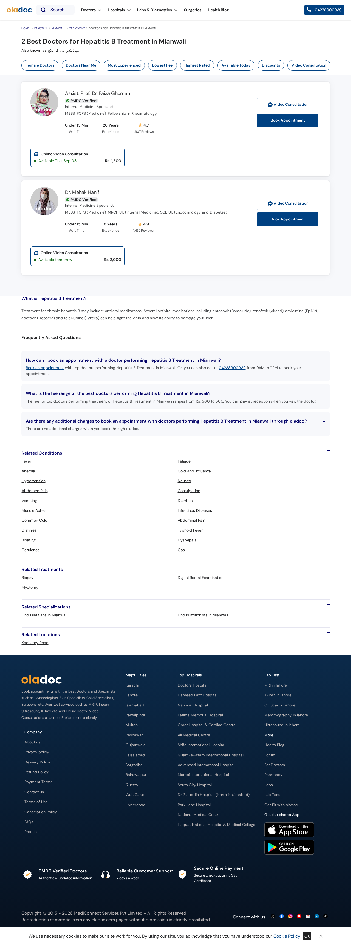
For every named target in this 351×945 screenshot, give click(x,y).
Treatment (77, 28)
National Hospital (193, 705)
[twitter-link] (272, 916)
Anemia (28, 471)
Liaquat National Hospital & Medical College (216, 824)
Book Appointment (288, 120)
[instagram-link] (290, 916)
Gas (181, 549)
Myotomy (30, 587)
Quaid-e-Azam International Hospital (211, 755)
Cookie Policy (286, 936)
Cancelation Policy (40, 812)
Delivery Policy (37, 762)
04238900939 (232, 367)
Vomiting (29, 500)
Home (25, 28)
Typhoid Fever (190, 530)
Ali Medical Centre (194, 735)
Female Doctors (40, 65)
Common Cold (34, 520)
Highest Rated (197, 65)
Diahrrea (29, 530)
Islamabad (135, 705)
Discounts (271, 65)
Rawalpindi (135, 715)
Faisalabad (135, 755)
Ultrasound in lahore (282, 725)
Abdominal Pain (191, 520)
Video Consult (291, 104)
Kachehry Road (35, 642)
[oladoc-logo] (19, 10)
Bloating (29, 540)
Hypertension (34, 480)
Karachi (132, 685)
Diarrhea (185, 500)
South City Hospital (195, 785)
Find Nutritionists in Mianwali (203, 615)
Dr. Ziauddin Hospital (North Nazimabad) (214, 794)
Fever (26, 461)
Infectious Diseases (195, 510)
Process (31, 831)
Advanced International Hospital (206, 765)
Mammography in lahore (286, 715)
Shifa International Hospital (201, 745)
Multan (132, 725)
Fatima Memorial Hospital (200, 715)
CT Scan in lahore (279, 705)
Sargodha (134, 765)
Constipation (189, 490)
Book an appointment (45, 367)
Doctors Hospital (192, 685)
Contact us (34, 792)
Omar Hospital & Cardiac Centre (207, 725)
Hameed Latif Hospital (197, 695)
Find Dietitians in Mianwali (44, 615)
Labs (268, 785)
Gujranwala (136, 745)
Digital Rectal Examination (200, 577)
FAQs (28, 822)
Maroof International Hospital (203, 774)
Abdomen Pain (35, 490)
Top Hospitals (190, 675)
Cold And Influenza (194, 471)
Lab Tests (272, 794)
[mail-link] (308, 916)
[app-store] (289, 830)
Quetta (132, 785)
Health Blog (274, 745)
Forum (270, 755)
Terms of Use (36, 802)
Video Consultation (308, 65)
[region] (177, 65)
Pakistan (40, 28)
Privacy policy (36, 752)
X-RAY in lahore (277, 695)
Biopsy (27, 577)
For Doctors (274, 765)
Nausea (184, 480)
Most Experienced (124, 65)
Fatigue (184, 461)
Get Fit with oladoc (281, 805)
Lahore (132, 695)
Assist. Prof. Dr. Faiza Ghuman (97, 93)
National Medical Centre (199, 814)
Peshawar (134, 735)
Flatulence (31, 549)
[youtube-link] (299, 916)
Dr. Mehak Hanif (82, 192)
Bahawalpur (136, 774)
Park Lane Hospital (194, 805)
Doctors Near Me (81, 65)
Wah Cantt (135, 794)
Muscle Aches (34, 510)
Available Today (236, 65)
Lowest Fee (162, 65)
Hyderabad (136, 805)
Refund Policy (36, 772)
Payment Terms (38, 782)
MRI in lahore (275, 685)
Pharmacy (273, 774)
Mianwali (58, 28)
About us (32, 742)
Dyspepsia (187, 540)
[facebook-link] (281, 916)
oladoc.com (103, 920)
